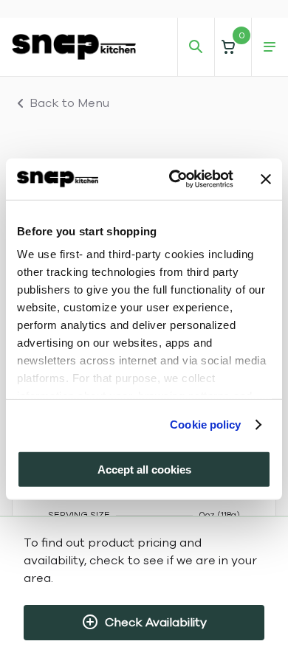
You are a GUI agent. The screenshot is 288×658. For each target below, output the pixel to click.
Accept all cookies (144, 469)
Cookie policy (205, 424)
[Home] (74, 46)
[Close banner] (266, 179)
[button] (232, 47)
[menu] (269, 47)
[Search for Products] (196, 47)
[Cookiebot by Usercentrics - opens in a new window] (174, 179)
